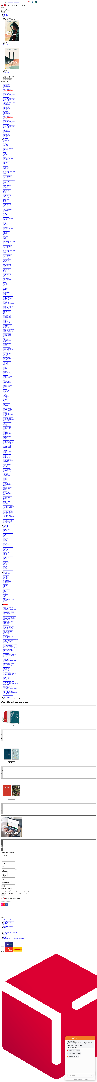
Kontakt (5, 936)
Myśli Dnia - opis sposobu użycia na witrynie (13, 938)
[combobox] (7, 10)
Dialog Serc (6, 72)
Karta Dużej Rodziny (8, 922)
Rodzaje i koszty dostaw (8, 921)
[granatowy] (5, 873)
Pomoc (5, 927)
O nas (4, 937)
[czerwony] (5, 875)
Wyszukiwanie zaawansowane (10, 932)
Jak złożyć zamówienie (8, 919)
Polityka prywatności (8, 926)
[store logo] (13, 6)
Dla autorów (6, 934)
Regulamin (5, 924)
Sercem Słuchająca (7, 44)
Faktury (5, 923)
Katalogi (5, 933)
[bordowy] (5, 874)
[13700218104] (5, 871)
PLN (16, 869)
